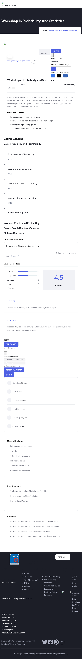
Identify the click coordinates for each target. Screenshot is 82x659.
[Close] (52, 55)
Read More (63, 557)
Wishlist (44, 53)
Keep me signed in (13, 366)
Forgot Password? (14, 370)
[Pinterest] (56, 642)
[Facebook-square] (50, 642)
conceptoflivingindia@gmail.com (18, 61)
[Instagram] (62, 642)
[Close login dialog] (5, 353)
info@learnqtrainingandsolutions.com (17, 598)
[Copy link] (53, 69)
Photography (69, 85)
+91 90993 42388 (9, 582)
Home (45, 30)
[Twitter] (44, 642)
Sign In (9, 375)
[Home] (14, 559)
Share (56, 51)
